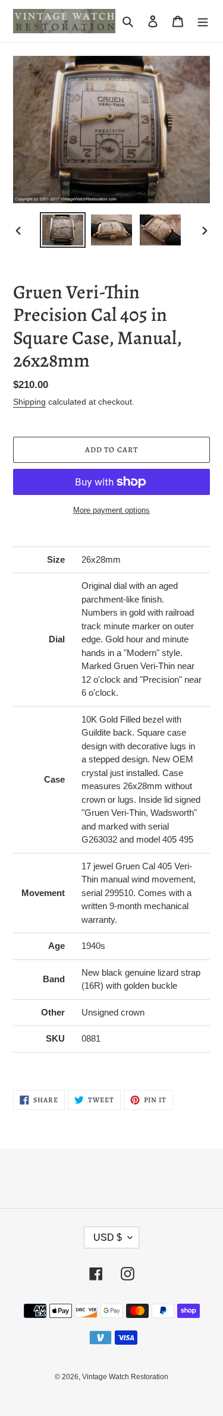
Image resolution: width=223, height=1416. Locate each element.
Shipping (29, 401)
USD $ (107, 1237)
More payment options (111, 510)
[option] (63, 230)
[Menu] (202, 21)
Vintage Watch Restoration (125, 1377)
